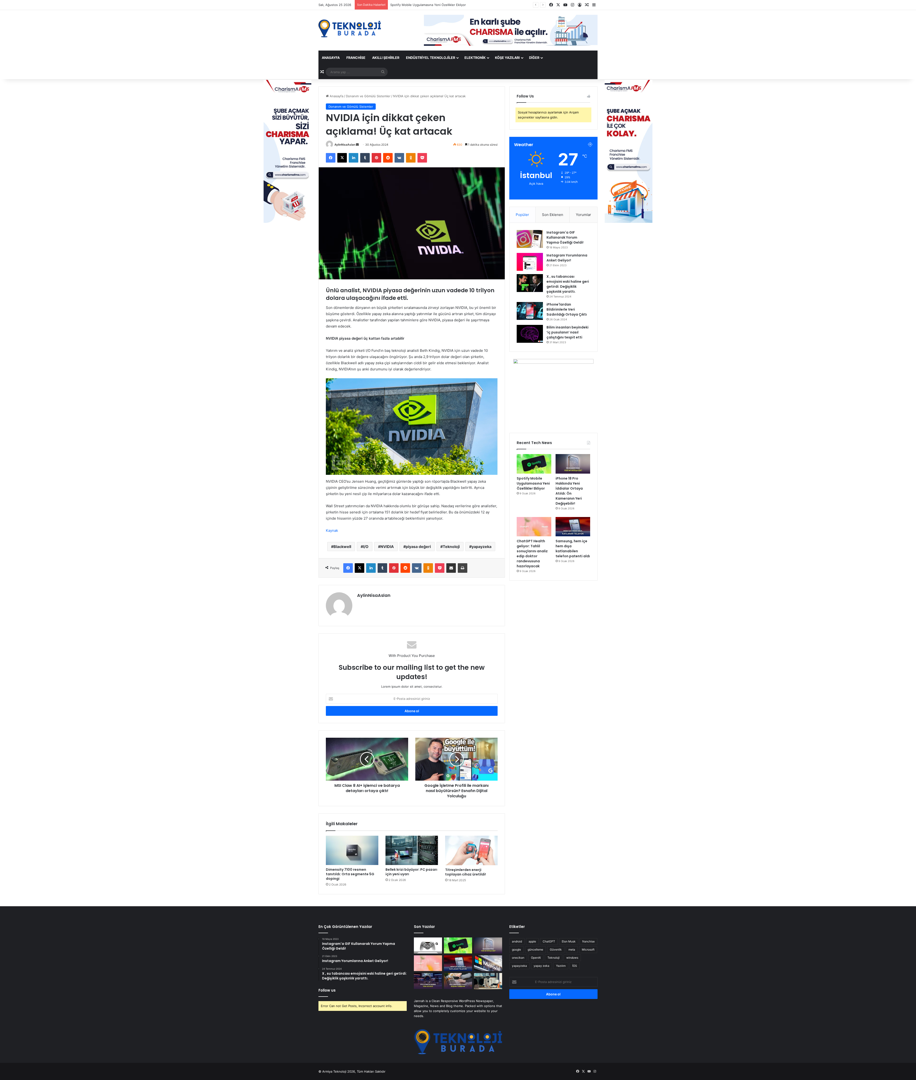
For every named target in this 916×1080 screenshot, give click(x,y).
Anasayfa (331, 58)
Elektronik (475, 58)
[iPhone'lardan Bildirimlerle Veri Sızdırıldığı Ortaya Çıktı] (530, 311)
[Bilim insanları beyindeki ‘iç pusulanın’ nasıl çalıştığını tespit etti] (530, 334)
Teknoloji (451, 546)
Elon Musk (569, 941)
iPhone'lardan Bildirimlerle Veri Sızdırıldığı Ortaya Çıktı (566, 309)
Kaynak (332, 530)
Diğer (534, 58)
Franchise (355, 58)
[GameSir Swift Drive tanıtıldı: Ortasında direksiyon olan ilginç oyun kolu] (428, 945)
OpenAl (536, 957)
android (517, 941)
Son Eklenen (552, 214)
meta (571, 949)
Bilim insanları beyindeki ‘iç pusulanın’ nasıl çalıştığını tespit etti (567, 332)
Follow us (327, 990)
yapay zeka (541, 965)
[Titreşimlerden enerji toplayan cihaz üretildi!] (471, 850)
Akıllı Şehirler (385, 58)
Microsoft (588, 949)
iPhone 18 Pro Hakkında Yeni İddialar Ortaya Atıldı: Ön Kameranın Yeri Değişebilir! (450, 5)
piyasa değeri (418, 546)
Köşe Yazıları (507, 58)
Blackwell (342, 546)
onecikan (518, 957)
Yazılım (561, 965)
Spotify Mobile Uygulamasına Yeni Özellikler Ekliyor (533, 483)
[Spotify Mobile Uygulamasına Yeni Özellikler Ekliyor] (534, 464)
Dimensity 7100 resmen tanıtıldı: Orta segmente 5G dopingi (350, 874)
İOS (574, 965)
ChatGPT (549, 941)
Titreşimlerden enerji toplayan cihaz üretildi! (465, 872)
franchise (588, 941)
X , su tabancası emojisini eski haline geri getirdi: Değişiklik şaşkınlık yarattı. (567, 284)
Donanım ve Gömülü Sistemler (368, 96)
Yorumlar (583, 214)
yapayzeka (481, 546)
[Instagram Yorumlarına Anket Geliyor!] (530, 262)
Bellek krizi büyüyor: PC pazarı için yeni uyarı (411, 871)
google (516, 949)
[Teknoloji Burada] (349, 28)
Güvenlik (556, 949)
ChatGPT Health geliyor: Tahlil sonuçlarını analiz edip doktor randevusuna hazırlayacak (532, 553)
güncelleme (535, 949)
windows (572, 957)
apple (532, 941)
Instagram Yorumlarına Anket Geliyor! (566, 258)
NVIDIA (387, 546)
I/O (366, 546)
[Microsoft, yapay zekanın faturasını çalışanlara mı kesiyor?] (488, 963)
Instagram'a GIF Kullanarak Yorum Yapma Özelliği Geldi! (564, 237)
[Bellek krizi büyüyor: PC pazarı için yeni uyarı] (411, 850)
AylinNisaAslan (344, 144)
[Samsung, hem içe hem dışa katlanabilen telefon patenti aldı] (573, 527)
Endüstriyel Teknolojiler (430, 58)
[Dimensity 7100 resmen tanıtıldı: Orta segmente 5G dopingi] (352, 850)
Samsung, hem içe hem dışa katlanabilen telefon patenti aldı (573, 548)
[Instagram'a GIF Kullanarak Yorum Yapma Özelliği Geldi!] (530, 239)
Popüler (522, 214)
